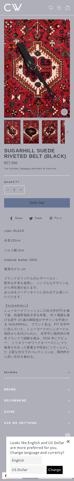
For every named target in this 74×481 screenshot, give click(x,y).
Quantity (12, 182)
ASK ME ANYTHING (20, 423)
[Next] (67, 132)
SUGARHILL (16, 306)
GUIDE (9, 411)
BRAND (10, 389)
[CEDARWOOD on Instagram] (67, 435)
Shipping (25, 168)
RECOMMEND (15, 400)
